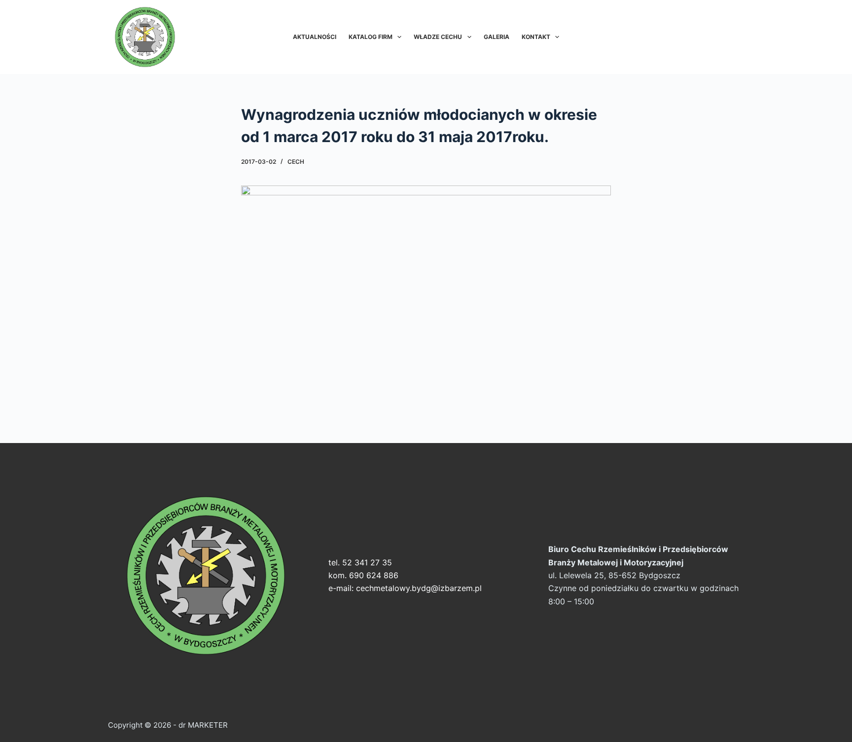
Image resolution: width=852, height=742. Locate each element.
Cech (295, 161)
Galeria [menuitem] (496, 36)
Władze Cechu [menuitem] (438, 36)
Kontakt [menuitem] (536, 36)
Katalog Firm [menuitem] (370, 36)
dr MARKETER (202, 725)
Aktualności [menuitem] (314, 36)
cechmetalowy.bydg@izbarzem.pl (419, 588)
